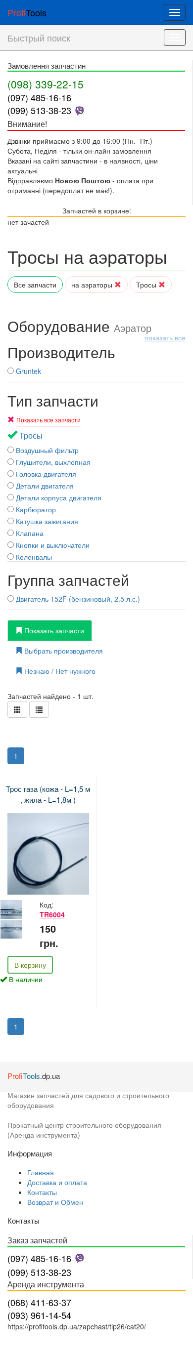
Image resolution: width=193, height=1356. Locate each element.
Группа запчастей (68, 580)
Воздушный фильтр (46, 450)
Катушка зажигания (46, 521)
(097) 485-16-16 (39, 97)
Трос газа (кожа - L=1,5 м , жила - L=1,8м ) (48, 793)
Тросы (147, 284)
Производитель (61, 352)
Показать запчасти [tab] (53, 630)
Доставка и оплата (57, 1182)
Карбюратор (35, 509)
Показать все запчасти (48, 419)
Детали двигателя (44, 486)
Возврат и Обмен (55, 1202)
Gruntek (27, 371)
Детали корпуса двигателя (57, 497)
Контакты (42, 1192)
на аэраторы (92, 284)
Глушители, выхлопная (52, 462)
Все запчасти (35, 284)
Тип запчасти (52, 400)
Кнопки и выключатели (52, 545)
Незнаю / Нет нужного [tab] (59, 671)
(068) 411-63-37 (39, 1302)
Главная (40, 1172)
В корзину (30, 965)
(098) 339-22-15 (45, 84)
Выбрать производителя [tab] (62, 651)
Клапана (29, 533)
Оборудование (96, 326)
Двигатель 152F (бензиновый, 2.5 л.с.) (77, 599)
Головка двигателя (45, 474)
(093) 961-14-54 (39, 1315)
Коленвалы (33, 557)
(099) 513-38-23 (39, 110)
